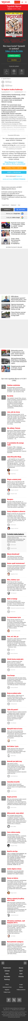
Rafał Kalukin (13, 524)
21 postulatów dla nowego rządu (15, 444)
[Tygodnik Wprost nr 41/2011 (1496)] (14, 25)
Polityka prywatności (21, 989)
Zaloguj (14, 60)
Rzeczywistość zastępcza (15, 942)
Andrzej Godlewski (14, 687)
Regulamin (7, 989)
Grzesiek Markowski (14, 915)
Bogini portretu (12, 797)
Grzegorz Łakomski (14, 490)
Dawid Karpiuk (13, 791)
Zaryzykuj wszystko (13, 782)
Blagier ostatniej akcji (14, 479)
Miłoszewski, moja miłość (15, 813)
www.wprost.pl (11, 1017)
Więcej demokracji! (13, 554)
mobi (21, 73)
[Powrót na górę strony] (25, 963)
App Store (23, 197)
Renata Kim (13, 611)
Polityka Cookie (7, 992)
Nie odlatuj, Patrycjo (13, 428)
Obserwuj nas (13, 213)
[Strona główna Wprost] (5, 2)
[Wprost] (1, 78)
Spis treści (6, 40)
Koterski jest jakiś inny (14, 761)
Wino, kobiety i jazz (13, 580)
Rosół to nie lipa (12, 851)
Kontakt (21, 984)
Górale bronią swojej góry (15, 659)
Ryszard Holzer (14, 548)
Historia (21, 976)
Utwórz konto (14, 56)
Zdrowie (7, 971)
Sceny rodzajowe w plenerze (16, 511)
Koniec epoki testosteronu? (16, 563)
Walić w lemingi (12, 599)
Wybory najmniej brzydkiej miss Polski (15, 899)
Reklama (21, 987)
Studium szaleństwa (13, 385)
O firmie (7, 984)
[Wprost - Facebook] (9, 1000)
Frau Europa (11, 675)
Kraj (19, 205)
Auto (7, 974)
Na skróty (10, 396)
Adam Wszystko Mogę (14, 457)
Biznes (21, 968)
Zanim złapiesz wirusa (14, 869)
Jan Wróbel (13, 936)
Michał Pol (13, 649)
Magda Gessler (14, 892)
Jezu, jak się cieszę (13, 412)
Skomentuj (7, 209)
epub (14, 73)
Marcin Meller (13, 826)
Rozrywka (7, 976)
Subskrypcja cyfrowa (17, 42)
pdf (6, 73)
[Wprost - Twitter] (14, 1000)
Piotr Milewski (13, 723)
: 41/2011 (14, 9)
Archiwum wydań (15, 40)
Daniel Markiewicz (14, 776)
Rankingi (7, 979)
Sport (21, 971)
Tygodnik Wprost (14, 6)
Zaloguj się (19, 176)
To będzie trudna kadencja (15, 534)
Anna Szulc (13, 669)
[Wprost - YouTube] (19, 1000)
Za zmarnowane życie (14, 617)
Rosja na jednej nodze (14, 693)
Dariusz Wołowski (14, 653)
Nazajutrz (10, 499)
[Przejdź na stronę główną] (0, 2)
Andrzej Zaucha (14, 703)
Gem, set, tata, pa (12, 636)
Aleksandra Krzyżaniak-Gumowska (17, 608)
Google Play (5, 199)
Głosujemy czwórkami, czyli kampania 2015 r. (16, 922)
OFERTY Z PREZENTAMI (14, 172)
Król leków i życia (12, 746)
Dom (21, 974)
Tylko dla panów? (12, 709)
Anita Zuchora (13, 807)
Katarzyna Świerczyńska (15, 630)
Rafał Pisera (13, 755)
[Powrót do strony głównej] (2, 963)
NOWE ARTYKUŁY (14, 179)
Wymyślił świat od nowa (14, 729)
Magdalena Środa (14, 574)
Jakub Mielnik (13, 740)
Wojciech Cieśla (14, 493)
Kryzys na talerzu (12, 878)
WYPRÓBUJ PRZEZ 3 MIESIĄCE (14, 168)
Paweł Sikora (13, 473)
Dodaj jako (13, 217)
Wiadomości (13, 205)
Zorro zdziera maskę (13, 832)
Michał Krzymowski (14, 470)
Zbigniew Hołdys (14, 845)
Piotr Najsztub (13, 593)
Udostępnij (22, 209)
